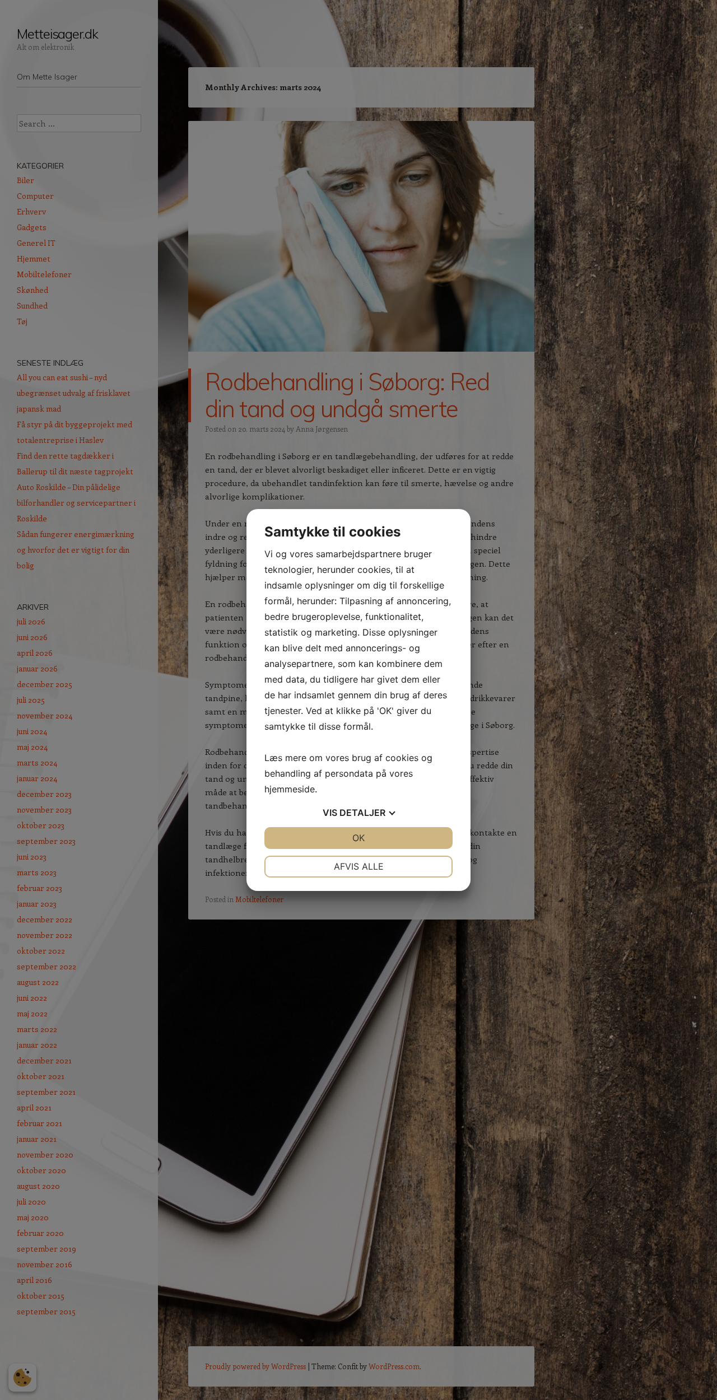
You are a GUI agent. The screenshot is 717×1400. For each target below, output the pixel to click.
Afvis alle (359, 866)
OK (358, 837)
